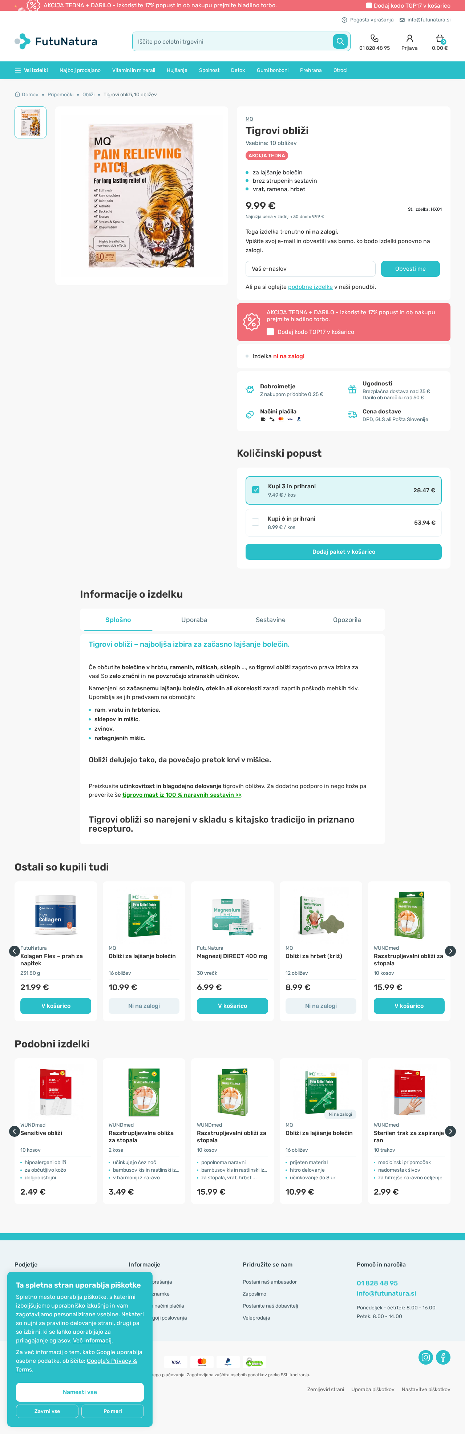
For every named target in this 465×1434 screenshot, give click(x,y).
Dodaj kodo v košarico (412, 5)
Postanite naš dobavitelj (270, 1306)
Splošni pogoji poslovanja (158, 1318)
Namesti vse (80, 1392)
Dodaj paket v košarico (343, 551)
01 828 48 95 (377, 1283)
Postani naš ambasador (270, 1282)
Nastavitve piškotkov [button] (426, 1389)
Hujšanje (177, 70)
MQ (249, 119)
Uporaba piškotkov (373, 1389)
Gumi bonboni (272, 70)
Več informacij (92, 1340)
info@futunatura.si (429, 20)
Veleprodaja (256, 1318)
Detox (238, 70)
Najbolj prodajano (80, 70)
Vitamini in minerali (133, 70)
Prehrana (311, 70)
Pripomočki (60, 95)
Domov (30, 95)
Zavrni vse (47, 1411)
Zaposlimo (254, 1294)
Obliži (88, 95)
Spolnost (209, 70)
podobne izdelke (310, 286)
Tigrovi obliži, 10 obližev (130, 95)
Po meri (113, 1411)
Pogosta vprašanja (372, 20)
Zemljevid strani (325, 1389)
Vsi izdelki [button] (36, 70)
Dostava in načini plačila (156, 1306)
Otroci (340, 70)
